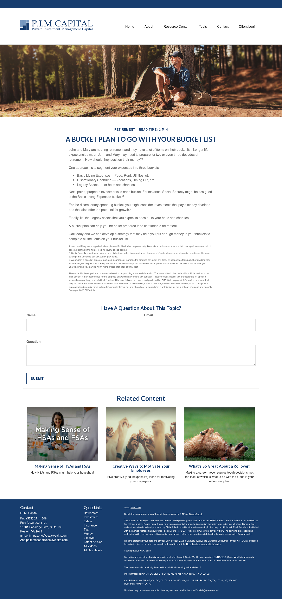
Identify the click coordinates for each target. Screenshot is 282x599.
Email (148, 315)
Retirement (91, 513)
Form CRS (136, 507)
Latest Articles (93, 542)
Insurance (90, 525)
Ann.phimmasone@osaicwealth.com (44, 540)
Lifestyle (89, 538)
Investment (91, 517)
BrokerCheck (196, 514)
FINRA (216, 557)
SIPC (223, 557)
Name (31, 315)
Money (88, 533)
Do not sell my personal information (203, 543)
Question (33, 341)
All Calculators (93, 550)
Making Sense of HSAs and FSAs (63, 466)
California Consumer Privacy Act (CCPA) (228, 540)
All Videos (90, 546)
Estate (88, 521)
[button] (148, 26)
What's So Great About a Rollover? (219, 466)
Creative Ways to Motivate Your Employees (141, 468)
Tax (86, 529)
